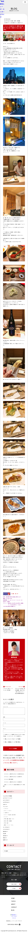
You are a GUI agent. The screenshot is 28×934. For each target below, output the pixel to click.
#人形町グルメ (7, 22)
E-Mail (14, 888)
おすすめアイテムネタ (7, 798)
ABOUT (13, 904)
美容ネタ (5, 837)
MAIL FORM (14, 884)
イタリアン (6, 808)
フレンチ (5, 816)
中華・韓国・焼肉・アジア (9, 818)
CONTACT (14, 907)
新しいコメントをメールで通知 (12, 739)
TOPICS (13, 901)
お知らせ (5, 804)
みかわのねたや (6, 829)
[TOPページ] (2, 9)
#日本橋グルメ (14, 22)
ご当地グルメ (6, 812)
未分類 (4, 833)
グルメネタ (5, 806)
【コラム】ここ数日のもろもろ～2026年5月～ (13, 782)
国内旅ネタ (5, 831)
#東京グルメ (20, 22)
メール (4, 722)
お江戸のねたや (7, 21)
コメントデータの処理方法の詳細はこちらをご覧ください (14, 760)
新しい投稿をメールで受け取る (12, 742)
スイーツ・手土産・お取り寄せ (10, 814)
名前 (4, 717)
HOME (13, 898)
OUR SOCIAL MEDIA (13, 924)
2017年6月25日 (7, 19)
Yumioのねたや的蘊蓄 (7, 796)
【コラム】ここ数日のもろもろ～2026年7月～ (13, 776)
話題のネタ (5, 839)
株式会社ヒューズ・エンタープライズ (14, 920)
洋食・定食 (6, 822)
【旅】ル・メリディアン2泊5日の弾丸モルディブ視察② (14, 785)
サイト (4, 728)
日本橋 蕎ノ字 (14, 593)
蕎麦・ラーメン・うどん (8, 825)
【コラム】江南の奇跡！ (9, 779)
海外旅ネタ (5, 835)
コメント (5, 706)
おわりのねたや (6, 800)
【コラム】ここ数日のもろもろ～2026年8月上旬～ (14, 774)
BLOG (12, 910)
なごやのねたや (6, 827)
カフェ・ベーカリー (8, 810)
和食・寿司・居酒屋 (15, 21)
